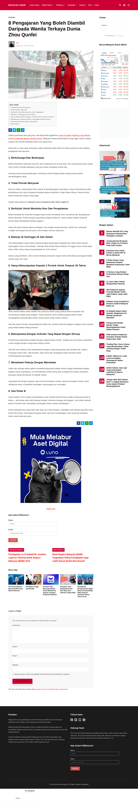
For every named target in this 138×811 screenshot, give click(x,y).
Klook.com (50, 509)
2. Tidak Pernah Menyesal (18, 110)
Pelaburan (59, 5)
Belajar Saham (47, 5)
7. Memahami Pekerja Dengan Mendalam (23, 121)
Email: (10, 529)
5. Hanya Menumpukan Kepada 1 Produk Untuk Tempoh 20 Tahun (31, 117)
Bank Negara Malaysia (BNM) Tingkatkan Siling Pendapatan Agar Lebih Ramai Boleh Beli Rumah (70, 557)
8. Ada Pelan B (14, 124)
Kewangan (71, 5)
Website (15, 665)
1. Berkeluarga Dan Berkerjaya (19, 107)
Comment (16, 625)
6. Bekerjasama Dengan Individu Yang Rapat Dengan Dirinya (30, 119)
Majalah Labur (17, 5)
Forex (90, 5)
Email (15, 656)
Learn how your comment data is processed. (52, 689)
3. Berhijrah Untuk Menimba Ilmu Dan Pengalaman (26, 112)
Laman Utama (34, 5)
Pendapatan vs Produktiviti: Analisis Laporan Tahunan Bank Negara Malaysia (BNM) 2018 (27, 557)
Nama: (10, 520)
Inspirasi (82, 5)
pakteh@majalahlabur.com (105, 738)
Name (15, 646)
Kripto (97, 5)
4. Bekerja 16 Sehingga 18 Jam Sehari (22, 114)
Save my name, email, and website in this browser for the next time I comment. (42, 674)
